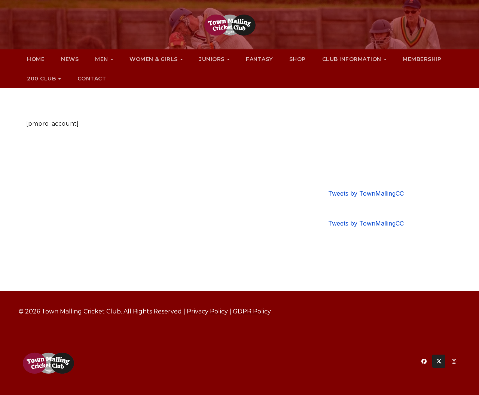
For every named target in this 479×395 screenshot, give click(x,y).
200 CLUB (42, 78)
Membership (422, 59)
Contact (91, 78)
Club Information (352, 59)
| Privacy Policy (205, 311)
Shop (297, 59)
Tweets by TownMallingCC (366, 193)
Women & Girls (154, 59)
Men (102, 59)
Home (36, 59)
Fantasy (259, 59)
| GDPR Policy (249, 311)
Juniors (212, 59)
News (70, 59)
